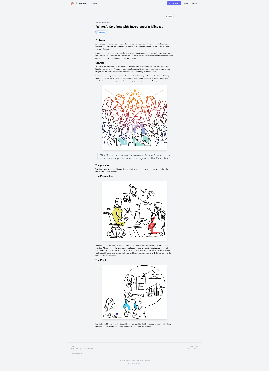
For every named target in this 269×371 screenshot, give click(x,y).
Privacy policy (194, 346)
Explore (94, 3)
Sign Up (194, 3)
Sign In (186, 3)
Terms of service (193, 348)
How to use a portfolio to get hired (82, 348)
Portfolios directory (77, 353)
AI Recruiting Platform (142, 360)
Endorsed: (131, 360)
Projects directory (76, 351)
